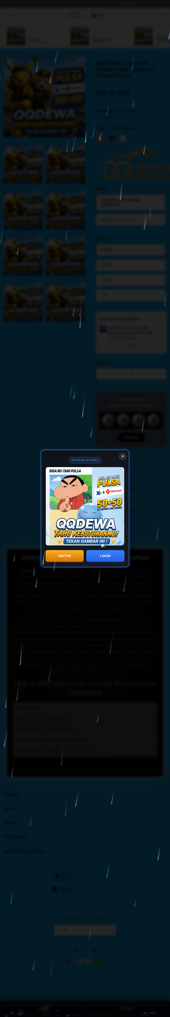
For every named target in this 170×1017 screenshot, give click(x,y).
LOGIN (105, 556)
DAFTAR (64, 556)
